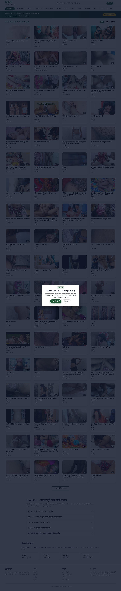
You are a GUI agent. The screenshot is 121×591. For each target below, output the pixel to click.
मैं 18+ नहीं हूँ (66, 301)
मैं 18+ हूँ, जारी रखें (56, 301)
